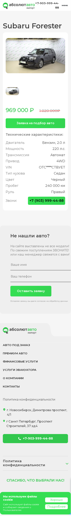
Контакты (11, 386)
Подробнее (56, 506)
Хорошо (56, 500)
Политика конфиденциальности (29, 399)
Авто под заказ (16, 345)
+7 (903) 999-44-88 (46, 201)
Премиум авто (15, 353)
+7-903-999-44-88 (47, 5)
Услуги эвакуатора (19, 370)
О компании (13, 378)
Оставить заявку (31, 291)
